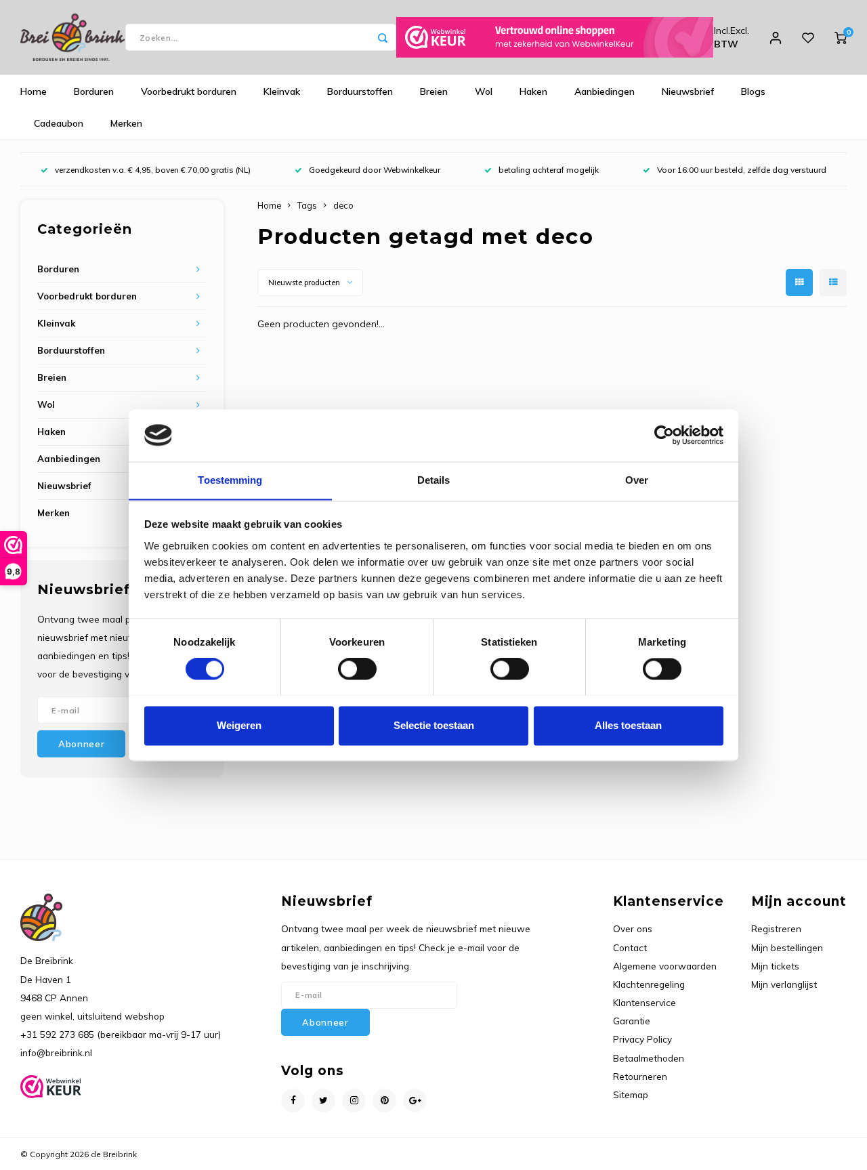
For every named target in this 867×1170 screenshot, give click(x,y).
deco (343, 205)
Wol (483, 91)
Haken (533, 91)
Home (33, 91)
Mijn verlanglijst (784, 984)
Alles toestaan (628, 725)
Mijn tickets (775, 965)
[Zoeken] (382, 37)
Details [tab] (433, 480)
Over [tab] (636, 480)
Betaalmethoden (648, 1058)
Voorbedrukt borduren (188, 91)
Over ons (632, 928)
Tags (307, 205)
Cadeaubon (58, 123)
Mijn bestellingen (787, 947)
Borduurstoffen (360, 91)
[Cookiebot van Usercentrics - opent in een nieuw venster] (664, 435)
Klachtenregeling (649, 984)
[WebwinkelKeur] (554, 37)
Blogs (753, 91)
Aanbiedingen (604, 91)
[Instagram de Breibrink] (354, 1100)
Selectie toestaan (434, 725)
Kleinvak (281, 91)
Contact (630, 947)
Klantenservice (644, 1002)
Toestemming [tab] (230, 480)
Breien (434, 91)
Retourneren (640, 1076)
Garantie (631, 1020)
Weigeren (239, 725)
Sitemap (630, 1094)
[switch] (357, 669)
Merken (126, 123)
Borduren (94, 91)
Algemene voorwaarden (665, 965)
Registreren (776, 928)
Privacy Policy (642, 1039)
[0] (840, 37)
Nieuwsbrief (688, 91)
